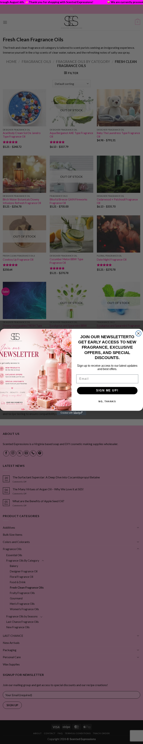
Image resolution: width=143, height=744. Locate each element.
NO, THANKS (107, 401)
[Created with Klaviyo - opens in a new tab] (71, 413)
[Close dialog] (138, 333)
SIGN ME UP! (107, 390)
